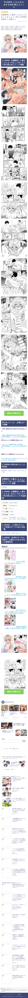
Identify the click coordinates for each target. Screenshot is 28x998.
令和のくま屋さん (10, 29)
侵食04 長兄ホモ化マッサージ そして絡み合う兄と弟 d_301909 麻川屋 (19, 830)
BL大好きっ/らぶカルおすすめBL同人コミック (14, 4)
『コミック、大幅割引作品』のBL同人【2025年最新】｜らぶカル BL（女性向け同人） (13, 446)
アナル (14, 519)
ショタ (18, 517)
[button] (2, 669)
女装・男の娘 (18, 29)
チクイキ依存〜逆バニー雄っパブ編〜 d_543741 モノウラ (19, 967)
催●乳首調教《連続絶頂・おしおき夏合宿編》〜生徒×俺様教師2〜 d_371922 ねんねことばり (19, 958)
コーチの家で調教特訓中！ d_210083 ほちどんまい (19, 850)
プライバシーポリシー (11, 994)
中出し (4, 29)
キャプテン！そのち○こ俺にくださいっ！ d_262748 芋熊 (18, 906)
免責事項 (19, 994)
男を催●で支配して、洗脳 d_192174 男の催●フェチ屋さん (18, 810)
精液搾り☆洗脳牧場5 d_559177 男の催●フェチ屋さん (18, 936)
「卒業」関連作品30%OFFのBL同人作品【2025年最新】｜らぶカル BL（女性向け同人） (13, 437)
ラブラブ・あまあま (21, 519)
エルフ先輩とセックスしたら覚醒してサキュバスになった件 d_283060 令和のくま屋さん (15, 611)
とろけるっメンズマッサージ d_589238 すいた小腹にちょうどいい (19, 946)
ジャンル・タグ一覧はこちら (11, 748)
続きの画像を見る (15, 413)
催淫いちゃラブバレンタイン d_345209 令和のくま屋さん (15, 595)
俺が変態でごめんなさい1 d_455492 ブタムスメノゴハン (19, 861)
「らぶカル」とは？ (8, 769)
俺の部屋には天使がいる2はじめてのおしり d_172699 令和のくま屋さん (15, 578)
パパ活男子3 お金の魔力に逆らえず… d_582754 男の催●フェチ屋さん (18, 840)
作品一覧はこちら (17, 533)
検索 (3, 739)
